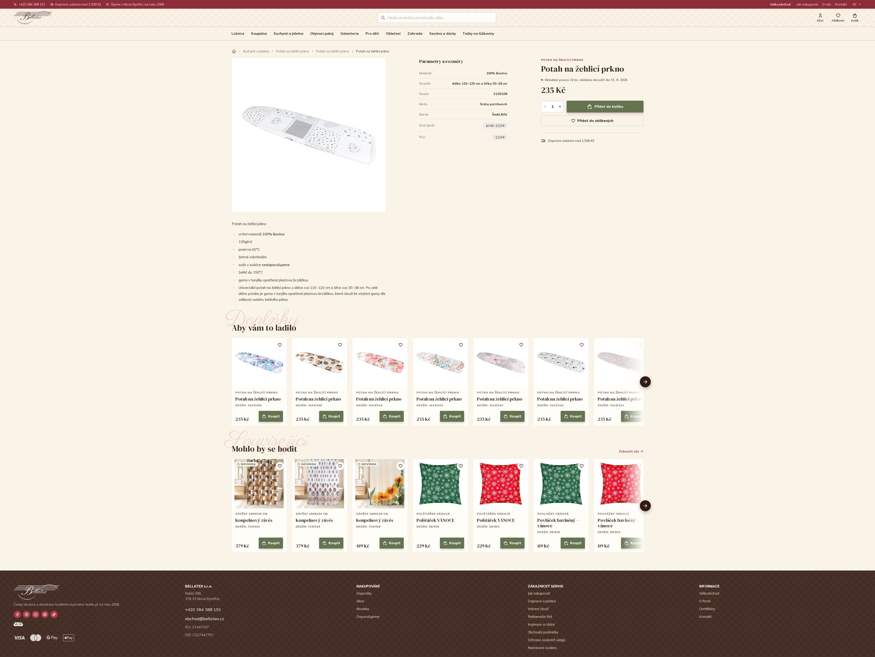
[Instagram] (26, 614)
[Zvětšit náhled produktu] (308, 135)
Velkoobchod (780, 4)
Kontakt (841, 4)
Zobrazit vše (629, 451)
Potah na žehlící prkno (292, 51)
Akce (360, 601)
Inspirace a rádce (541, 624)
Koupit (274, 416)
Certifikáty (707, 609)
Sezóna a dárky (442, 33)
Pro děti (372, 33)
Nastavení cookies (542, 648)
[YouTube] (35, 614)
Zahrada (415, 33)
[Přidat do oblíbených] (280, 345)
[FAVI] (18, 624)
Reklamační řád (540, 616)
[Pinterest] (44, 614)
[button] (854, 17)
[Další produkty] (645, 381)
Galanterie (349, 33)
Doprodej (363, 593)
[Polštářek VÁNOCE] (440, 505)
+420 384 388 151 (32, 4)
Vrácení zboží (538, 609)
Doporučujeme (368, 616)
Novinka (362, 609)
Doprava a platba (542, 601)
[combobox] (440, 17)
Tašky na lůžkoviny (478, 33)
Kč (854, 4)
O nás (826, 4)
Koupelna (259, 33)
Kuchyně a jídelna (288, 33)
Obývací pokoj (322, 33)
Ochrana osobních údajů (546, 640)
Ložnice (238, 33)
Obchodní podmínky (543, 632)
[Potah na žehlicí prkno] (259, 382)
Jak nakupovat (807, 4)
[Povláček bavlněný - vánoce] (561, 505)
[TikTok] (54, 614)
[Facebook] (17, 614)
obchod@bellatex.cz (204, 618)
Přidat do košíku (609, 106)
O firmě (705, 601)
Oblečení (393, 33)
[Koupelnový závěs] (259, 505)
